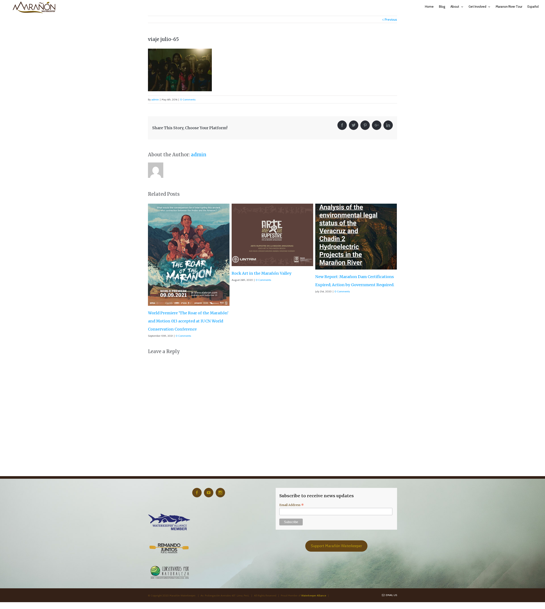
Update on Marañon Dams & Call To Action (356, 256)
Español (533, 7)
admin (155, 99)
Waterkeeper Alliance (313, 551)
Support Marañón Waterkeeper (336, 501)
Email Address (291, 460)
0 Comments (187, 99)
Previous (390, 19)
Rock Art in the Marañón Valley (178, 273)
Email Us (390, 550)
